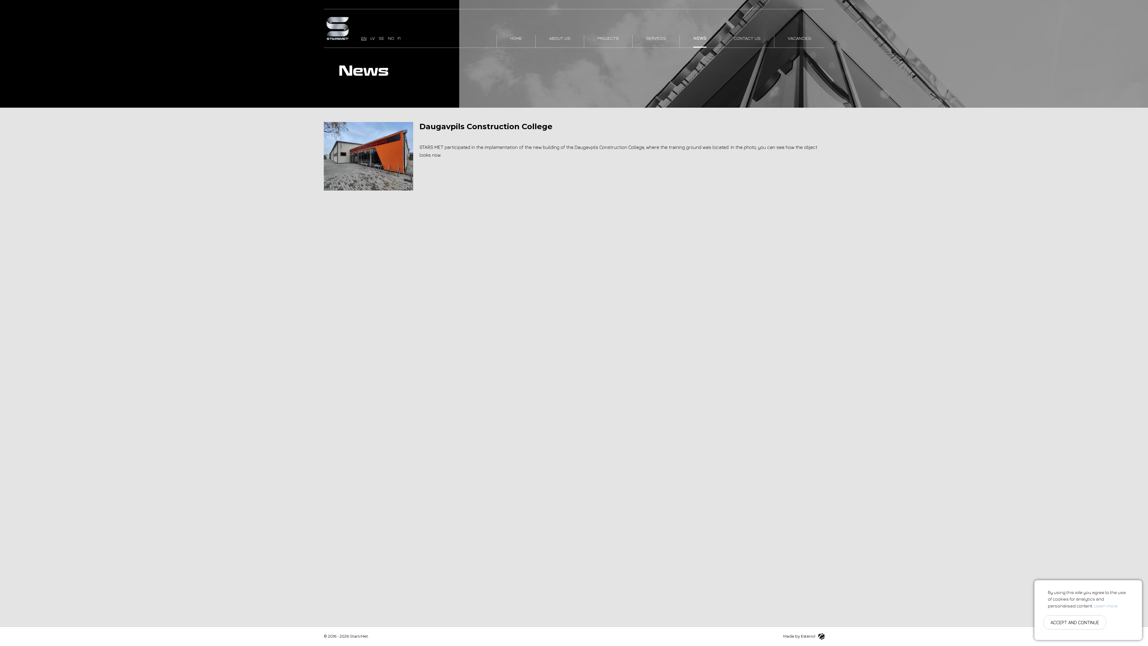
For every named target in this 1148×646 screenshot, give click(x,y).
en (364, 38)
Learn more (1106, 605)
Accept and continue (1075, 622)
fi (399, 38)
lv (372, 38)
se (381, 38)
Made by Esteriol (799, 636)
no (391, 38)
